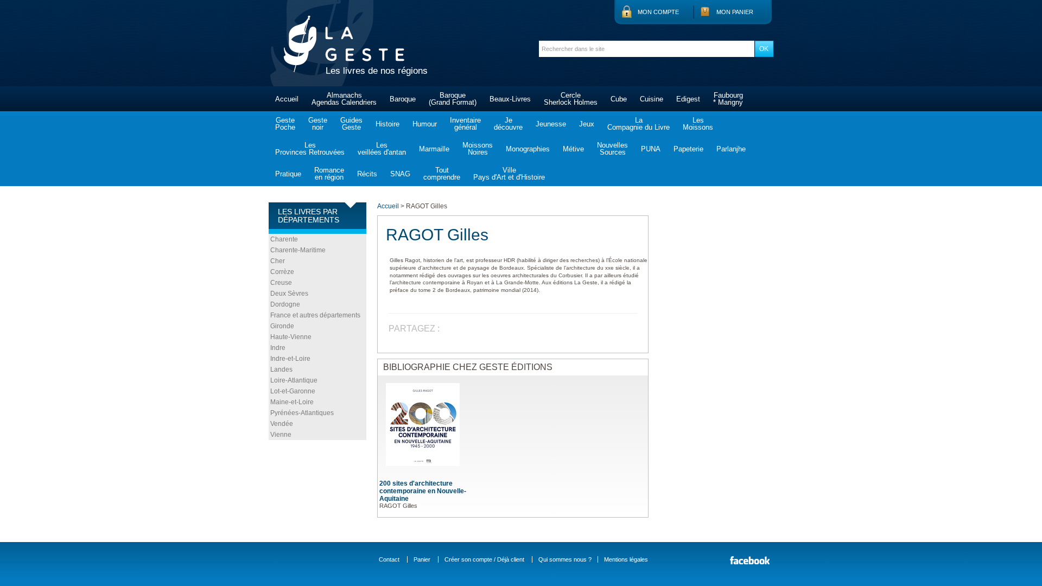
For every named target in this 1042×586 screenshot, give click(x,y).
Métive (573, 149)
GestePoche (285, 123)
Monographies (528, 149)
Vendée (281, 424)
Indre (277, 348)
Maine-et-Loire (292, 402)
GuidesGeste (351, 123)
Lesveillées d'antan (382, 148)
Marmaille (434, 149)
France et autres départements (315, 315)
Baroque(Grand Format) (452, 98)
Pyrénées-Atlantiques (302, 413)
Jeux (586, 124)
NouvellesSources (612, 148)
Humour (424, 124)
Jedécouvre (508, 123)
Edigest (688, 99)
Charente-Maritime (298, 250)
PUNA (650, 149)
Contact (389, 559)
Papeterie (688, 149)
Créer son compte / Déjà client (484, 559)
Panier (422, 559)
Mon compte (658, 12)
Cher (277, 261)
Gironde (282, 326)
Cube (619, 99)
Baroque (403, 99)
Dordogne (285, 304)
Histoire (387, 124)
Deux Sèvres (289, 293)
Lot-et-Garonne (292, 391)
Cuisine (651, 99)
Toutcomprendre (441, 173)
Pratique (288, 174)
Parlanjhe (731, 149)
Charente (284, 239)
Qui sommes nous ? (565, 559)
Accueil (286, 99)
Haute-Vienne (291, 337)
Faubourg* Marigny (728, 98)
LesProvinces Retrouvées (310, 148)
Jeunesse (551, 124)
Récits (367, 174)
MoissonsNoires (477, 148)
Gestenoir (317, 123)
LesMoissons (698, 123)
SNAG (400, 174)
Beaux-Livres (510, 99)
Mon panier (734, 12)
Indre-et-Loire (290, 358)
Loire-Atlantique (293, 380)
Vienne (280, 434)
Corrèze (282, 272)
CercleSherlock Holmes (571, 98)
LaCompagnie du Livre (638, 123)
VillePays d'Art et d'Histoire (509, 173)
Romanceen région (329, 173)
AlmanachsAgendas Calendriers (344, 98)
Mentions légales (626, 559)
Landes (281, 369)
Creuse (281, 282)
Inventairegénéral (465, 123)
